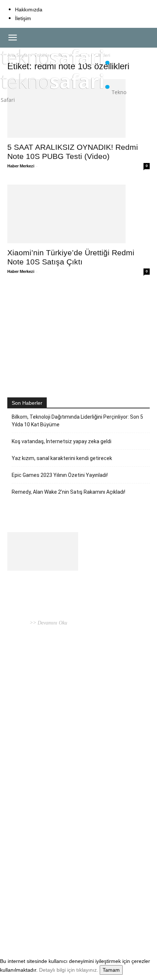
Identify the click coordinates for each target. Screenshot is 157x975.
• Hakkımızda (38, 921)
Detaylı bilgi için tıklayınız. (68, 970)
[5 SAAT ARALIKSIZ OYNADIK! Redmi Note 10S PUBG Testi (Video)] (78, 108)
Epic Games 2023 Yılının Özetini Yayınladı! (60, 475)
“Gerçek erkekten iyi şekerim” (50, 756)
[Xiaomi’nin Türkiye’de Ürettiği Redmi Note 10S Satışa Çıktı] (78, 214)
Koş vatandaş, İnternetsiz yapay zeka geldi (61, 441)
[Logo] (55, 67)
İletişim (23, 18)
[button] (12, 38)
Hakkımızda (28, 9)
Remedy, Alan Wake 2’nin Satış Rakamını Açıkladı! (68, 492)
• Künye (16, 921)
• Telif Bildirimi (70, 921)
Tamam (111, 970)
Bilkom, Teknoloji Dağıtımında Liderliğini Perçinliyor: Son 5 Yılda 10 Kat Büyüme (77, 420)
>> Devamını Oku (47, 623)
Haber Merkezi (20, 166)
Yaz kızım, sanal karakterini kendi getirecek (62, 458)
